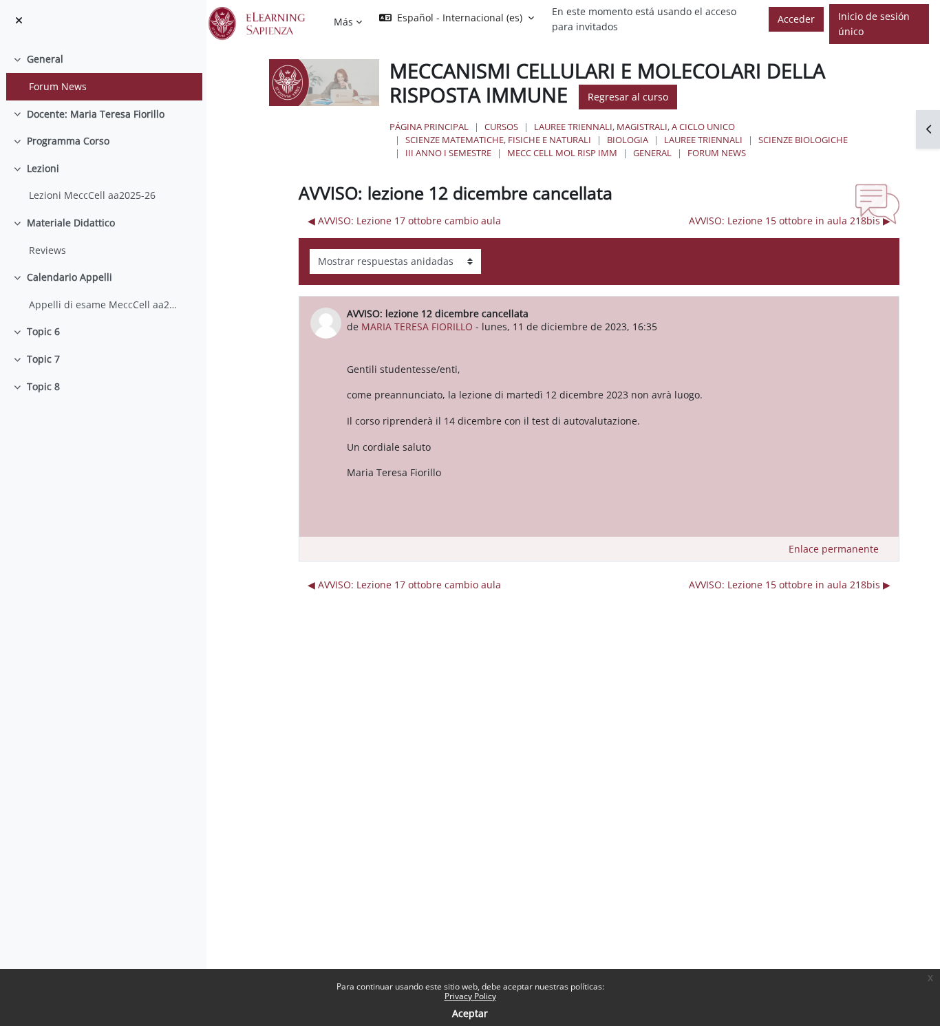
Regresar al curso (628, 96)
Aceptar (470, 1013)
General (45, 58)
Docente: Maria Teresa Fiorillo (95, 113)
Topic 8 (43, 386)
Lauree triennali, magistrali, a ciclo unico (634, 126)
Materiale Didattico (71, 222)
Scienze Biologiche (803, 139)
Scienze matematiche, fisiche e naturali (498, 139)
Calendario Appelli (69, 277)
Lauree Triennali (703, 139)
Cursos (501, 126)
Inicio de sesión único (874, 24)
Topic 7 (43, 358)
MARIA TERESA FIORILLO (417, 326)
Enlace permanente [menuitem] (834, 548)
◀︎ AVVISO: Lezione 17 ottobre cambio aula (404, 220)
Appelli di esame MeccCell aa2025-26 (105, 304)
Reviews (47, 250)
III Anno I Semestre (448, 153)
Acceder (796, 18)
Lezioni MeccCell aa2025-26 (92, 195)
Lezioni (43, 168)
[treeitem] (103, 72)
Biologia (627, 139)
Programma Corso (68, 140)
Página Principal (429, 126)
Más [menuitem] (343, 21)
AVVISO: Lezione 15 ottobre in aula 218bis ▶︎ (789, 220)
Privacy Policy (470, 996)
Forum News (58, 86)
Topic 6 (43, 331)
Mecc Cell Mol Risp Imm (562, 153)
